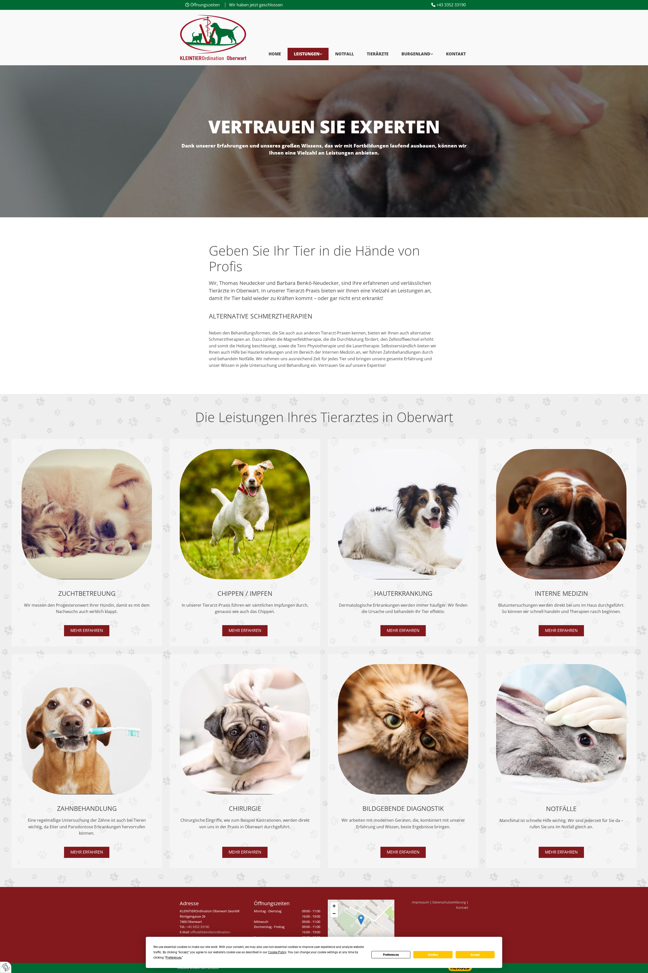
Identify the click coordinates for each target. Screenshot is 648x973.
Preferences (391, 955)
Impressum (420, 902)
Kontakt (456, 54)
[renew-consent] (5, 967)
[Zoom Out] (334, 913)
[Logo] (213, 37)
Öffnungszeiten (205, 5)
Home (275, 54)
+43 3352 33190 (451, 5)
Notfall (344, 54)
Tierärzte (378, 54)
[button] (86, 630)
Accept (475, 955)
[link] (308, 54)
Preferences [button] (173, 957)
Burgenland (415, 54)
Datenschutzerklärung (449, 902)
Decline (433, 955)
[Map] (361, 925)
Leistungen (306, 54)
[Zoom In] (334, 906)
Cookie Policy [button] (277, 952)
